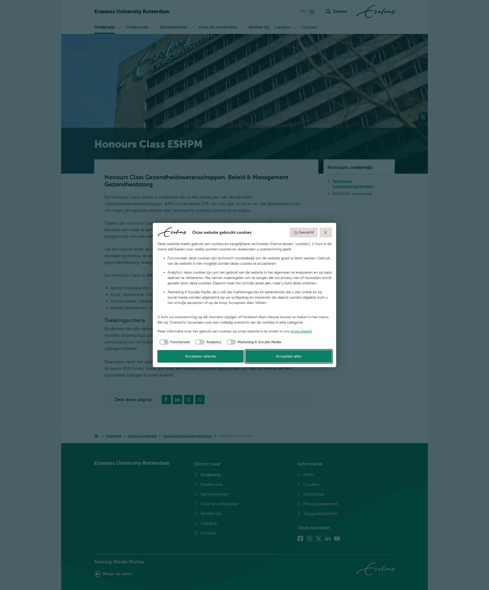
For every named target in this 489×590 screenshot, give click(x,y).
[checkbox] (173, 342)
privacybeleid (301, 331)
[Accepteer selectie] (326, 232)
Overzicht (306, 232)
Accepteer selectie (200, 356)
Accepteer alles (288, 356)
